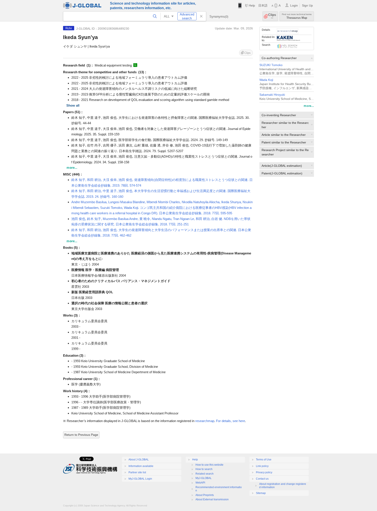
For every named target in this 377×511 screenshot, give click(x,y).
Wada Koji (266, 80)
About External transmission (212, 499)
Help (252, 5)
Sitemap (261, 493)
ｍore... (308, 105)
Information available (141, 466)
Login (294, 5)
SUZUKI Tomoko (271, 65)
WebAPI (200, 482)
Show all (72, 105)
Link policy (262, 466)
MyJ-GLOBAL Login (140, 478)
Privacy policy (264, 472)
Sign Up (307, 5)
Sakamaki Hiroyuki (272, 94)
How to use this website (209, 464)
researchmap (204, 421)
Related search (204, 473)
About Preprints (204, 495)
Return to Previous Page (81, 434)
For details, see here (230, 421)
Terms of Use (263, 459)
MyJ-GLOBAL (203, 478)
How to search (203, 469)
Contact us (262, 478)
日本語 (262, 5)
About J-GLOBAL (139, 459)
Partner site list (137, 472)
